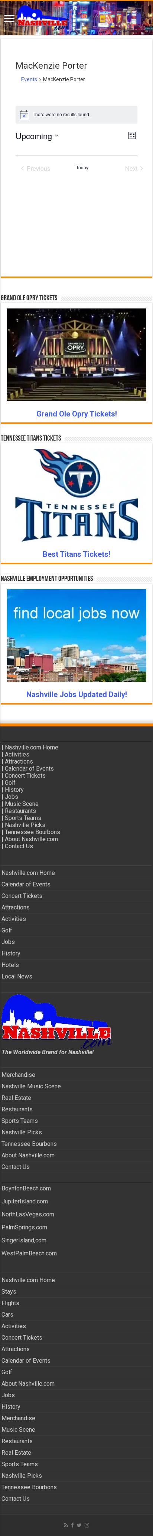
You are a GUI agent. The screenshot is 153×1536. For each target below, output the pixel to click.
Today (82, 167)
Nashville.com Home (31, 747)
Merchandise (18, 1074)
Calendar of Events (29, 768)
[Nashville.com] (76, 18)
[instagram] (87, 1525)
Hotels (10, 964)
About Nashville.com (31, 839)
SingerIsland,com (23, 1240)
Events (29, 79)
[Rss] (66, 1525)
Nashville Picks (25, 825)
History (14, 789)
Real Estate (16, 1097)
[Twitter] (79, 1525)
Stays (8, 1291)
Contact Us (19, 846)
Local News (16, 976)
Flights (10, 1303)
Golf (10, 782)
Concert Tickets (25, 775)
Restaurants (20, 810)
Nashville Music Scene (31, 1086)
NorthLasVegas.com (27, 1214)
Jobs (11, 796)
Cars (7, 1314)
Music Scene (22, 803)
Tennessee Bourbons (32, 832)
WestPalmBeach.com (29, 1253)
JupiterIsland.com (24, 1201)
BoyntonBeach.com (26, 1188)
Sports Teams (23, 817)
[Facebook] (72, 1525)
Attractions (19, 761)
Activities (17, 754)
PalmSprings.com (24, 1227)
